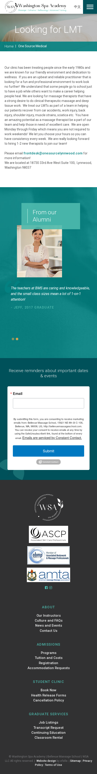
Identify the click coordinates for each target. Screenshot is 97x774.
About (48, 607)
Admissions (48, 644)
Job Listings (48, 722)
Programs (48, 653)
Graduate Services (48, 714)
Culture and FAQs (48, 620)
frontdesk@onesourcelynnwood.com (53, 153)
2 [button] (17, 339)
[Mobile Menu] (90, 7)
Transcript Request (48, 728)
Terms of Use (53, 765)
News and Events (48, 625)
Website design (46, 760)
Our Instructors (49, 616)
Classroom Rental (49, 738)
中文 (77, 7)
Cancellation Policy (48, 700)
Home (9, 46)
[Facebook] (46, 588)
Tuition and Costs (48, 658)
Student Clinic (48, 682)
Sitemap (75, 760)
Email (17, 393)
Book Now (48, 690)
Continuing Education (48, 733)
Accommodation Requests (49, 668)
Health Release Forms (48, 695)
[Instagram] (50, 588)
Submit (48, 450)
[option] (51, 298)
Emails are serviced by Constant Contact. (52, 437)
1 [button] (13, 339)
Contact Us (48, 631)
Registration (48, 663)
